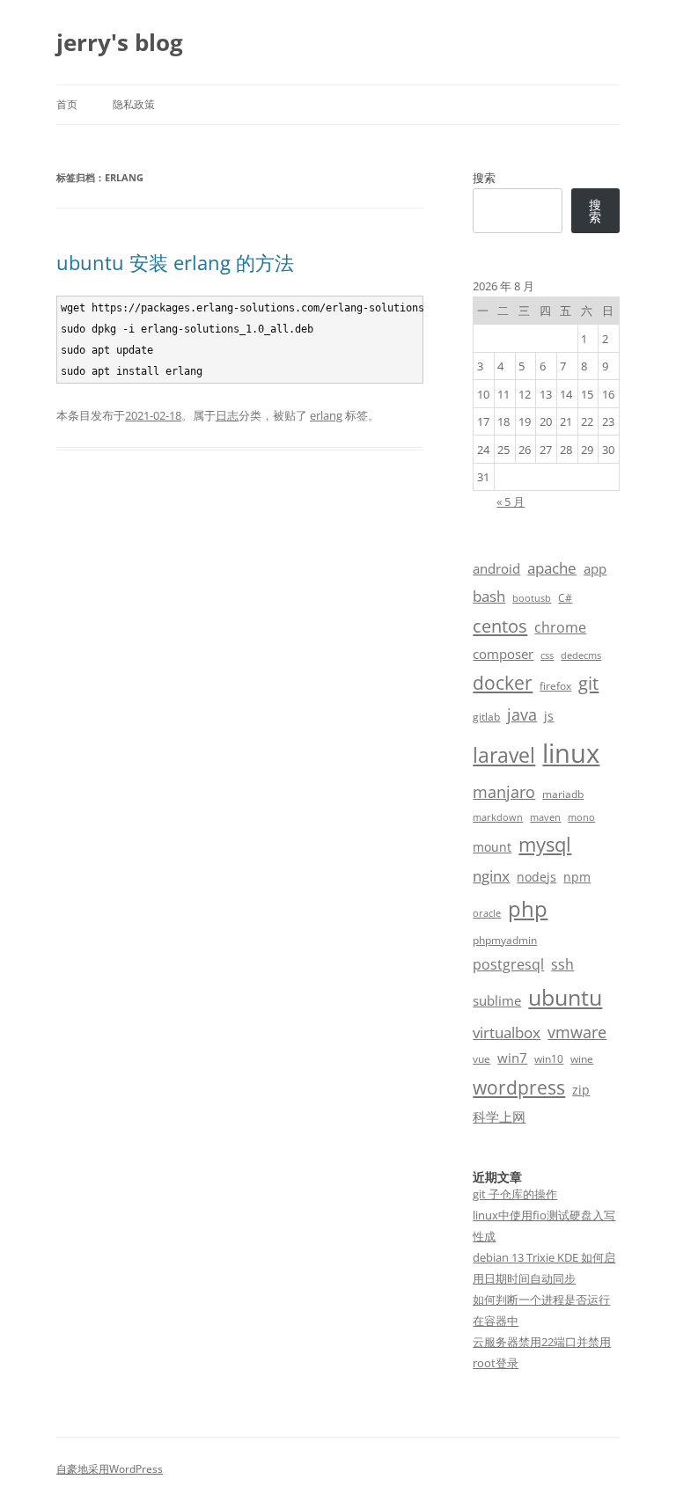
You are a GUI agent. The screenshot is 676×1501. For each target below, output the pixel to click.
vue (481, 1058)
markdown (498, 817)
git (588, 682)
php (527, 908)
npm (577, 876)
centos (500, 626)
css (547, 655)
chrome (560, 627)
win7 (512, 1057)
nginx (491, 876)
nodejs (536, 876)
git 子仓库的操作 (515, 1194)
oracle (487, 913)
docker (503, 682)
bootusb (531, 598)
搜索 (484, 178)
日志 (227, 415)
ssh (562, 964)
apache (552, 568)
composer (503, 654)
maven (545, 817)
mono (581, 817)
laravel (504, 755)
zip (581, 1089)
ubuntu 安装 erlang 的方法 (175, 262)
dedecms (581, 655)
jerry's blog (119, 42)
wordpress (519, 1087)
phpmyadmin (505, 940)
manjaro (504, 791)
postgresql (508, 964)
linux (570, 753)
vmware (576, 1032)
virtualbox (506, 1032)
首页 (66, 104)
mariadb (563, 794)
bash (489, 596)
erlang (326, 415)
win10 (548, 1058)
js (549, 715)
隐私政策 (134, 104)
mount (492, 846)
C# (565, 597)
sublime (497, 1000)
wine (581, 1058)
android (496, 568)
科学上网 (499, 1116)
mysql (544, 844)
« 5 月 (510, 501)
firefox (555, 685)
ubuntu (565, 997)
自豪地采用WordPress (109, 1468)
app (595, 568)
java (522, 714)
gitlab (486, 716)
